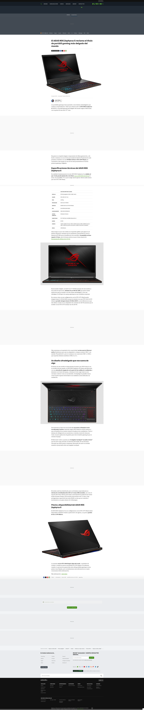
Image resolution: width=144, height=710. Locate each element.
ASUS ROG (64, 574)
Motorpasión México (80, 700)
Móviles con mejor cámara (80, 648)
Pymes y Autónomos (98, 688)
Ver (72, 607)
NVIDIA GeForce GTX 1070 (73, 577)
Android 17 (67, 648)
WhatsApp (93, 4)
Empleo (53, 662)
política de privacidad (88, 660)
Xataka (42, 685)
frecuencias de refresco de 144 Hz (60, 239)
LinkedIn (95, 666)
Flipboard (64, 50)
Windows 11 (64, 662)
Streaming (43, 656)
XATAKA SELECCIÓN (54, 4)
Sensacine (61, 685)
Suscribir (91, 657)
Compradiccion (89, 688)
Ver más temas (44, 667)
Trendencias (89, 685)
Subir (100, 680)
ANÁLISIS (45, 4)
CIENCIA (62, 4)
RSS (91, 666)
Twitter (103, 4)
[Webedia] (101, 1)
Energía (53, 658)
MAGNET (74, 4)
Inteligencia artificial (66, 660)
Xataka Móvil (43, 687)
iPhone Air (64, 33)
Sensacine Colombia (61, 702)
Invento (59, 33)
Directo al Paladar (72, 685)
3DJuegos (51, 685)
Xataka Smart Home (43, 691)
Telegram (97, 4)
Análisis (53, 656)
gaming (81, 577)
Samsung (53, 660)
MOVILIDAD (68, 4)
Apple (42, 660)
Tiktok (95, 4)
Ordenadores (58, 577)
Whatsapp (80, 33)
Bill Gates (51, 33)
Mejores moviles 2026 (52, 648)
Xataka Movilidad (65, 658)
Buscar (101, 676)
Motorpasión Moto (81, 687)
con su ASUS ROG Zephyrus (81, 176)
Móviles (42, 658)
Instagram (99, 4)
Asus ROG (64, 577)
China (42, 662)
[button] (58, 100)
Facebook (60, 50)
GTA (84, 33)
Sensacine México (62, 699)
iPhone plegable (61, 648)
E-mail (66, 50)
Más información (80, 708)
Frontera (75, 33)
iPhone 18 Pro (88, 648)
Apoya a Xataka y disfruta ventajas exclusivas (92, 670)
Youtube (101, 4)
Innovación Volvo (74, 14)
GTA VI (69, 33)
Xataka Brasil (43, 701)
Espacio (63, 656)
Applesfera (43, 688)
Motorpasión (80, 685)
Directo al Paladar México (72, 700)
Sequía (55, 33)
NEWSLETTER (81, 4)
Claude (72, 648)
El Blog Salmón (98, 685)
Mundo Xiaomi (43, 692)
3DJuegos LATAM (53, 699)
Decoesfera (89, 687)
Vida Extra (52, 687)
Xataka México (43, 699)
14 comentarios (56, 50)
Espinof (60, 687)
